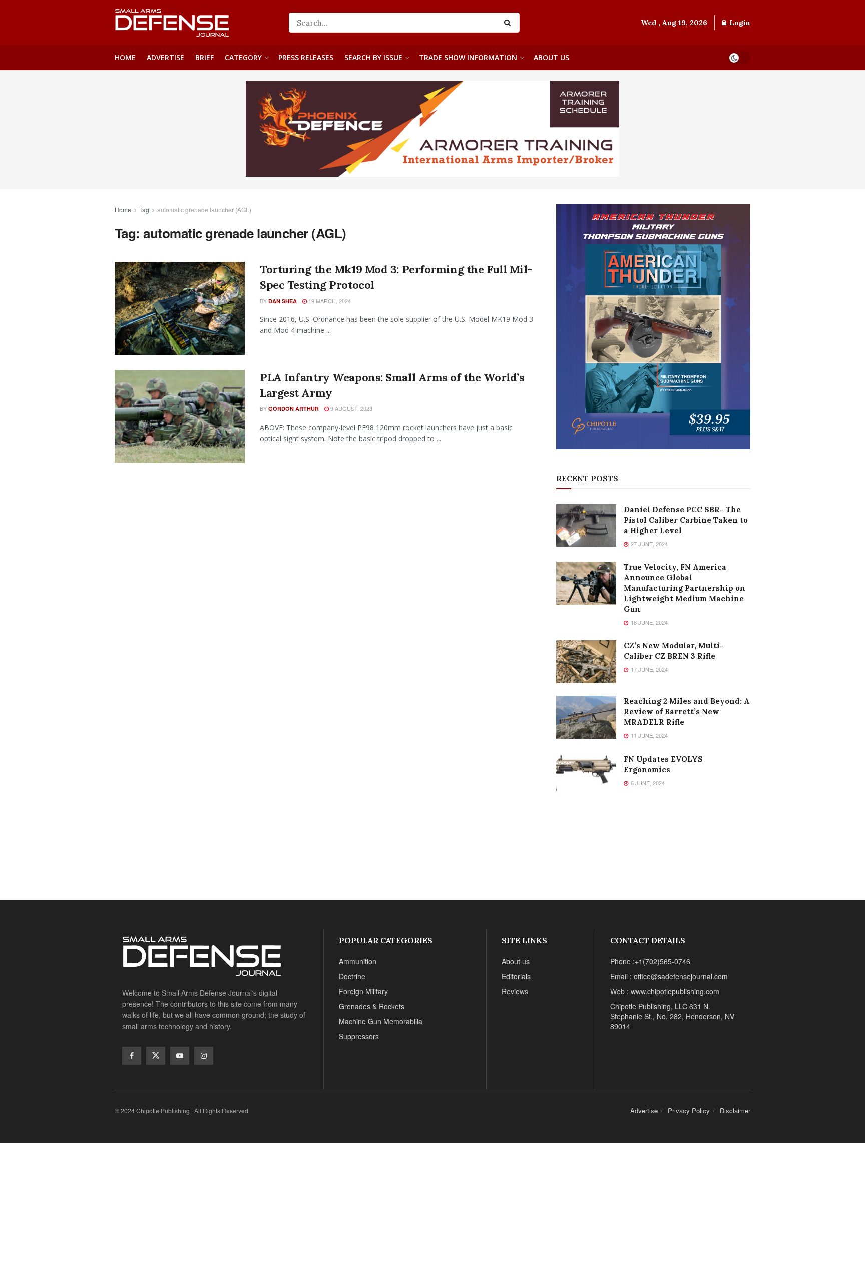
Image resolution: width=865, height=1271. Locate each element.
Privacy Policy (689, 1110)
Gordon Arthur (293, 408)
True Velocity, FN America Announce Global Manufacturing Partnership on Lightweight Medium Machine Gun (684, 588)
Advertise (165, 57)
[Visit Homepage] (195, 23)
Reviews (515, 991)
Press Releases (305, 57)
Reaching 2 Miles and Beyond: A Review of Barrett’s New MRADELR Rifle (687, 711)
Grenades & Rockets (371, 1006)
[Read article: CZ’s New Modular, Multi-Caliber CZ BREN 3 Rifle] (586, 661)
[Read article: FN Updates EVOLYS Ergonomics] (586, 775)
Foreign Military (363, 991)
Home (125, 57)
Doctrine (352, 976)
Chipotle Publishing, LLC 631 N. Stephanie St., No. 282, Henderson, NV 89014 (672, 1016)
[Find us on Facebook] (131, 1056)
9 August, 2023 (350, 408)
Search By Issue (373, 57)
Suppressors (359, 1036)
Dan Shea (282, 301)
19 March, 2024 (329, 301)
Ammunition (357, 961)
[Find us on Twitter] (155, 1056)
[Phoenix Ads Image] (432, 128)
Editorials (516, 976)
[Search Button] (509, 23)
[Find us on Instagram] (203, 1056)
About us (551, 57)
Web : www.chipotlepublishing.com (664, 991)
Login (738, 22)
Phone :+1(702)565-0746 (650, 961)
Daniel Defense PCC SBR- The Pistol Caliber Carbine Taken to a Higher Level (686, 520)
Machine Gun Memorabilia (380, 1021)
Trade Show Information (468, 57)
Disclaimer (735, 1110)
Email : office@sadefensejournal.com (669, 976)
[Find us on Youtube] (179, 1056)
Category (243, 57)
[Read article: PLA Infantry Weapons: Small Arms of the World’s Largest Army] (180, 416)
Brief (204, 57)
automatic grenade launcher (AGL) (204, 209)
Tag (144, 209)
